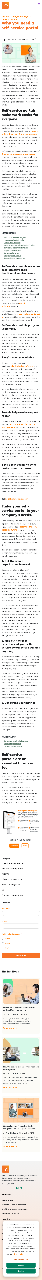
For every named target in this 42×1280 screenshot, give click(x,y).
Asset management (11, 884)
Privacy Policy (18, 1254)
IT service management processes (18, 154)
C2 (3, 890)
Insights (5, 874)
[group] (21, 40)
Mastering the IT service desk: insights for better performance (19, 1127)
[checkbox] (21, 942)
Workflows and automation (14, 1205)
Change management (12, 879)
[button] (5, 40)
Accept (21, 1265)
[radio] (21, 938)
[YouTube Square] (24, 1188)
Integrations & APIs (10, 1213)
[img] (33, 40)
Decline (21, 1271)
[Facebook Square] (17, 1188)
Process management (12, 895)
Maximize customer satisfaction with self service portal (19, 1008)
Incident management (12, 16)
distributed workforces (22, 366)
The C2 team (12, 1014)
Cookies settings (21, 1259)
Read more (8, 1028)
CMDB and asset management (15, 1209)
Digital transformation (16, 17)
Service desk (7, 1200)
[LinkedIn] (21, 1188)
